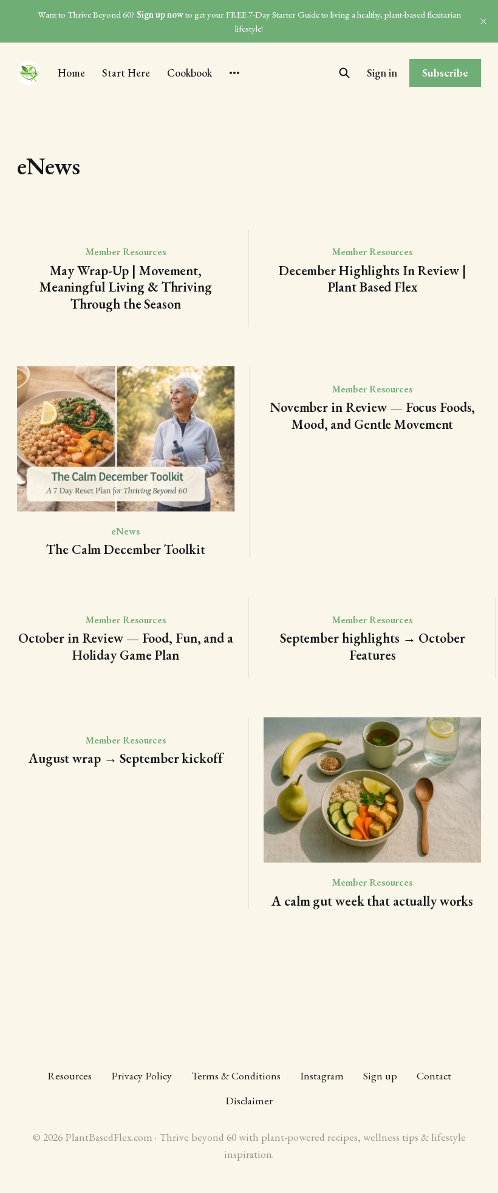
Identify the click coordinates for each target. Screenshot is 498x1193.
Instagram (322, 1075)
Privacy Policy (141, 1075)
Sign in (382, 73)
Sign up (380, 1075)
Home (71, 73)
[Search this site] (344, 73)
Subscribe (445, 72)
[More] (234, 73)
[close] (483, 21)
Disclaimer (249, 1100)
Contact (434, 1075)
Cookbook (189, 73)
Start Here (126, 73)
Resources (69, 1075)
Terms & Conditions (236, 1075)
